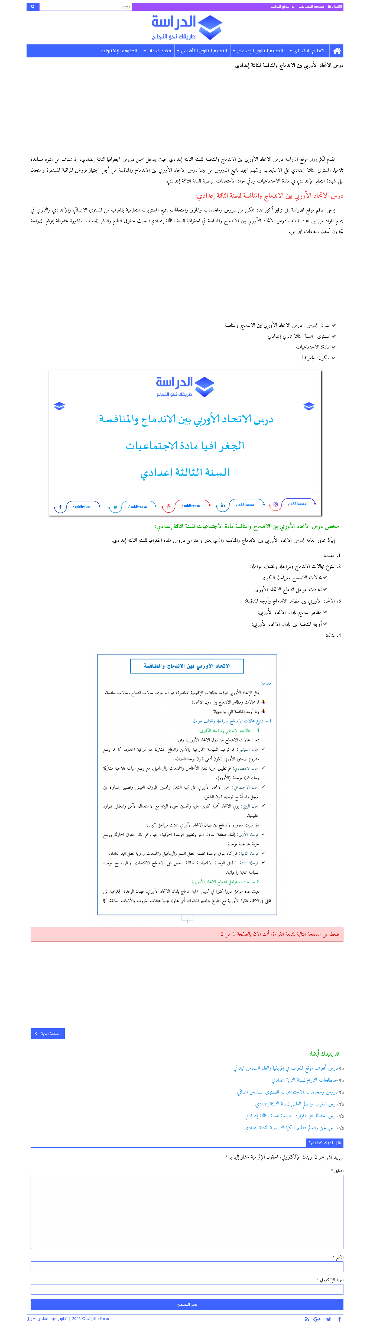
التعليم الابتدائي (310, 51)
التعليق (337, 1171)
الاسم (338, 1257)
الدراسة (187, 27)
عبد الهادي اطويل (41, 1318)
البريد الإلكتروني (330, 1280)
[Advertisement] (187, 114)
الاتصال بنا (335, 6)
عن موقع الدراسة (282, 6)
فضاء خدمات (159, 51)
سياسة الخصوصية (311, 6)
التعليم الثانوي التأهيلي (204, 51)
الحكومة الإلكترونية (119, 51)
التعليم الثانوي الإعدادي (260, 51)
